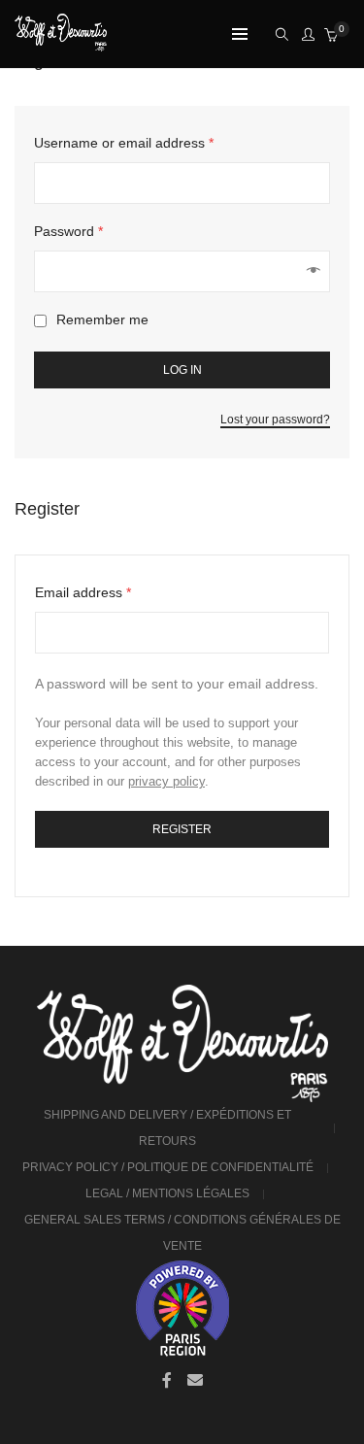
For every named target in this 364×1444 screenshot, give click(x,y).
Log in (182, 370)
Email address (83, 592)
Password (68, 231)
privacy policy (166, 781)
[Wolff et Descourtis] (61, 43)
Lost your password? (275, 419)
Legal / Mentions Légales (167, 1193)
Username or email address (124, 143)
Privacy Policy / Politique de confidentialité (168, 1167)
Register (182, 829)
